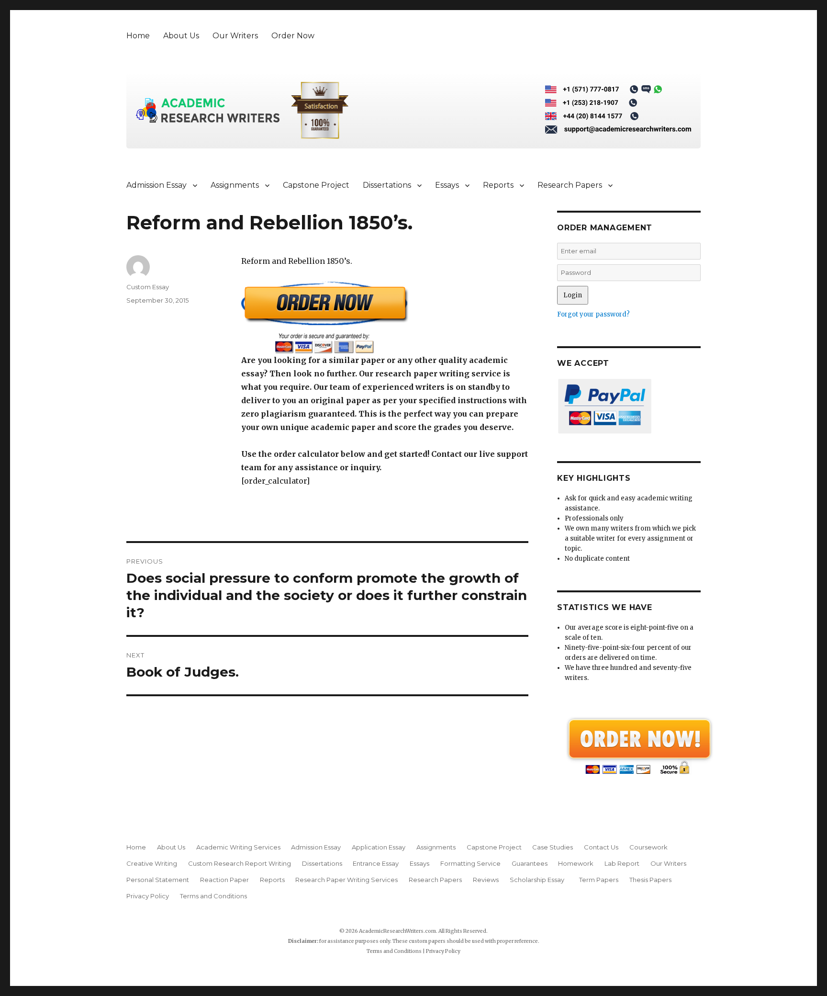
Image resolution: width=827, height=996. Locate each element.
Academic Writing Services (238, 847)
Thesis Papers (650, 879)
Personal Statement (157, 879)
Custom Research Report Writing (239, 863)
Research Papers (569, 185)
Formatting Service (470, 863)
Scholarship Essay (539, 879)
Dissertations (387, 185)
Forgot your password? (593, 314)
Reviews (486, 879)
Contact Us (601, 847)
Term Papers (598, 879)
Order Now (292, 35)
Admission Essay (156, 185)
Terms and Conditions (213, 896)
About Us (181, 35)
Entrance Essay (376, 863)
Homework (575, 863)
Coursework (648, 847)
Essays (447, 185)
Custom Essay (147, 287)
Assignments (235, 185)
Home (138, 35)
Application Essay (378, 847)
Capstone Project (316, 185)
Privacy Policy (147, 896)
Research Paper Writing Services (346, 879)
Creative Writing (151, 863)
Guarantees (530, 863)
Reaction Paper (224, 879)
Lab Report (621, 863)
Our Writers (235, 35)
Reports (498, 185)
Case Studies (552, 847)
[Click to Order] (384, 317)
